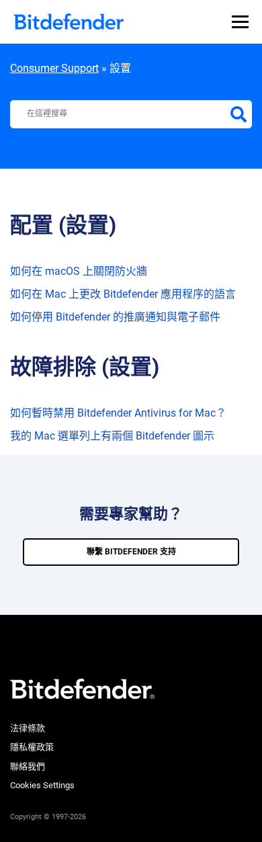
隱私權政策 (32, 747)
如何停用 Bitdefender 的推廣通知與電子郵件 (115, 316)
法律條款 (27, 728)
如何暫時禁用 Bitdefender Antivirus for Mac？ (118, 413)
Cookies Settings (42, 785)
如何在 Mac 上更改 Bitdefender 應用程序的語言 (123, 294)
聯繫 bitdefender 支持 (131, 551)
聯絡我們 (27, 766)
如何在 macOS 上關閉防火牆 (78, 271)
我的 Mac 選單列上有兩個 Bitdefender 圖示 (112, 435)
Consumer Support (54, 68)
